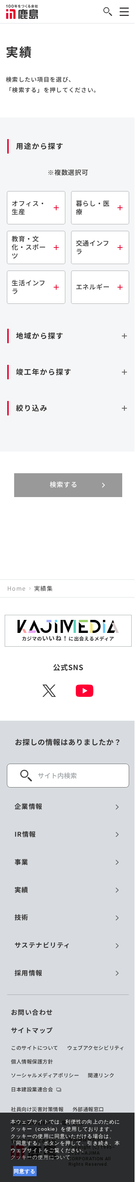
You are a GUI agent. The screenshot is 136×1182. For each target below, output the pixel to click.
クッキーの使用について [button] (41, 1157)
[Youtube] (85, 691)
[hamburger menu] (124, 11)
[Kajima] (22, 11)
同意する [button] (25, 1171)
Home (16, 588)
